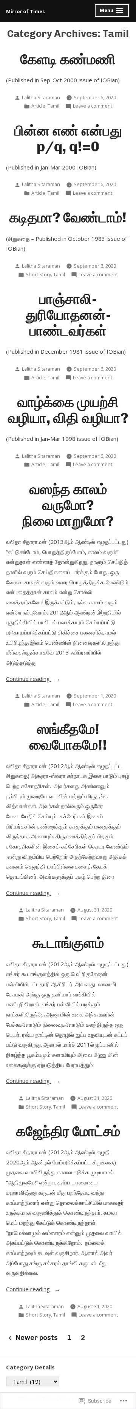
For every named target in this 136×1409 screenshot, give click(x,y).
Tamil (53, 106)
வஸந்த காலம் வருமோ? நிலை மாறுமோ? (68, 505)
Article (38, 106)
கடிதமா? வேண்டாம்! (68, 217)
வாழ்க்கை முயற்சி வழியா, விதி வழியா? (68, 410)
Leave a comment (92, 106)
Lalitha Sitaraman (41, 97)
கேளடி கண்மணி (68, 59)
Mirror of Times (25, 11)
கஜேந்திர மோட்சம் (68, 1131)
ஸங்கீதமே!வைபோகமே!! (68, 737)
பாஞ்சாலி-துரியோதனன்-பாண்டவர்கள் (68, 315)
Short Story (38, 274)
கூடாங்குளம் (68, 943)
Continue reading (28, 679)
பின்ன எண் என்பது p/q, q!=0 (68, 138)
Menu (112, 11)
